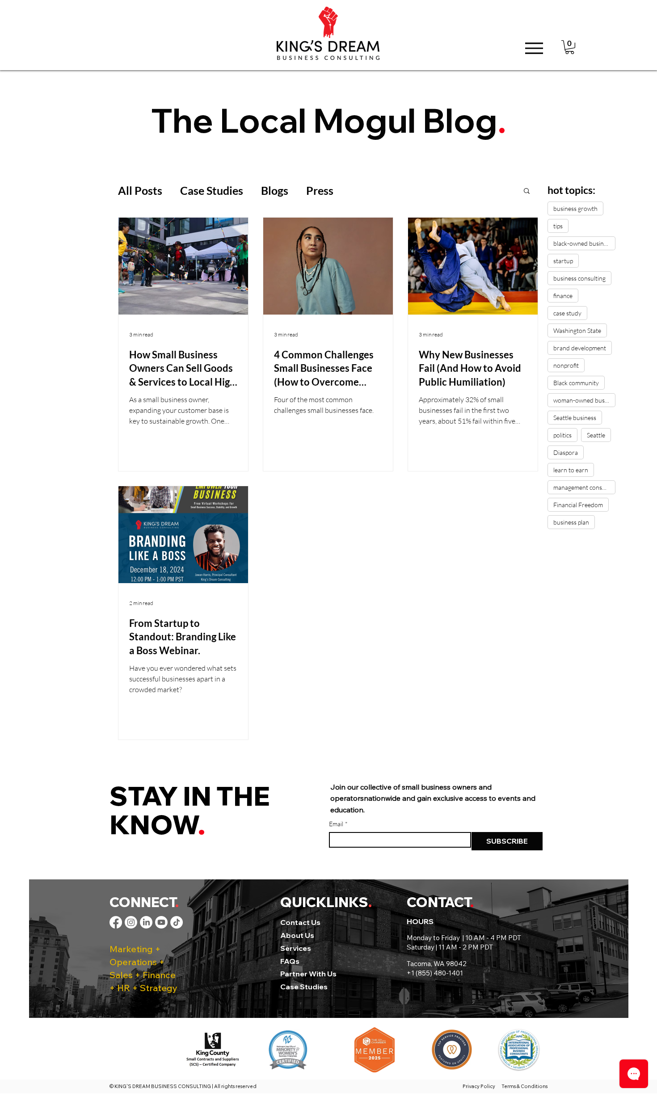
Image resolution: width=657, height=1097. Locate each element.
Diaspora (565, 452)
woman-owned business (584, 400)
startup (563, 261)
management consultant (584, 487)
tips (558, 226)
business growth (575, 208)
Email (338, 824)
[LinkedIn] (146, 922)
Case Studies (211, 190)
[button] (569, 47)
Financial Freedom (578, 505)
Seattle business (574, 417)
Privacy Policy (480, 1086)
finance (563, 295)
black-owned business (582, 243)
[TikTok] (176, 922)
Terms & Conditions (524, 1086)
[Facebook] (116, 922)
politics (562, 435)
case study (567, 313)
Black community (576, 383)
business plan (571, 522)
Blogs (274, 190)
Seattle (596, 435)
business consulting (579, 278)
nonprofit (566, 365)
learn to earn (570, 470)
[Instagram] (131, 922)
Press (319, 190)
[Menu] (534, 48)
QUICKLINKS (324, 902)
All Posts (140, 190)
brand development (579, 348)
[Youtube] (161, 922)
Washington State (577, 330)
